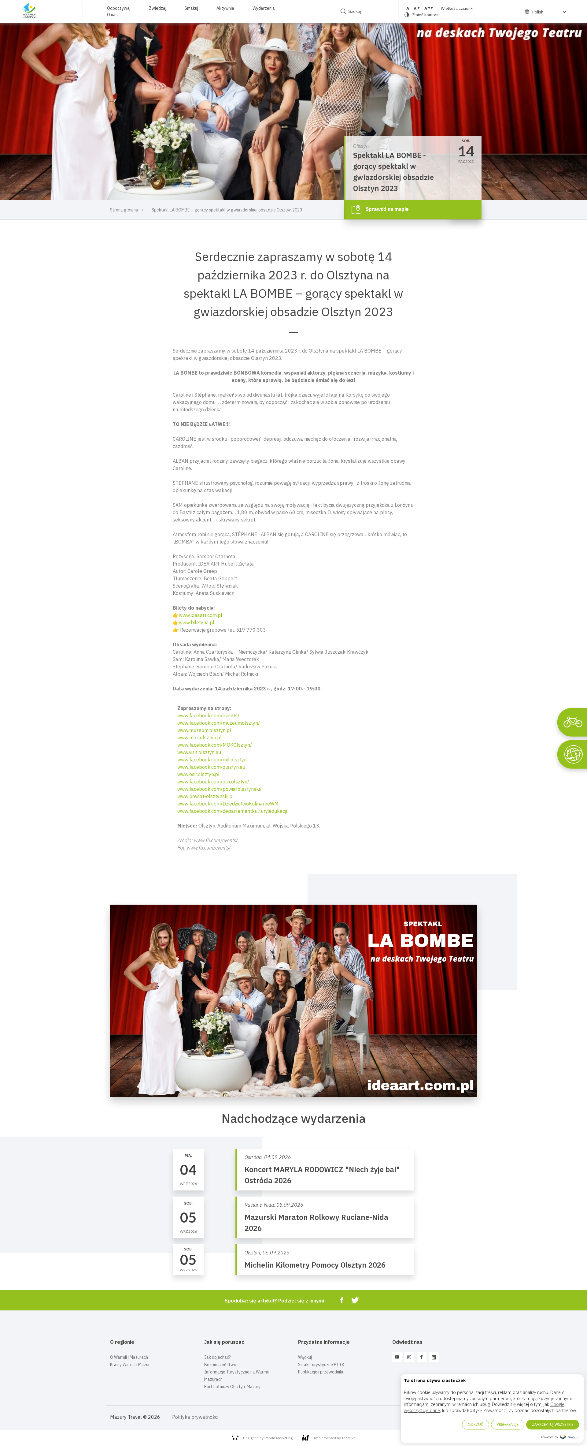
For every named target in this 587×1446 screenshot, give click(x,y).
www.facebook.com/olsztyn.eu (211, 767)
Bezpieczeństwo (220, 1364)
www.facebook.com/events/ (208, 715)
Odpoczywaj (119, 8)
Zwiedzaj (157, 8)
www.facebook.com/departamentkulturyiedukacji (232, 811)
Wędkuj (305, 1357)
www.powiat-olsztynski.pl (205, 796)
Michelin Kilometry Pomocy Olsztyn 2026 (315, 1265)
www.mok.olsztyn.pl (199, 737)
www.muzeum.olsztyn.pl (204, 730)
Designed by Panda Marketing (268, 1438)
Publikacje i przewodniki (320, 1372)
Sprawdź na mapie (386, 209)
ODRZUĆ (475, 1424)
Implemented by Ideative (334, 1438)
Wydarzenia (264, 8)
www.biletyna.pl (196, 622)
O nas (112, 14)
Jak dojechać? (217, 1357)
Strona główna (124, 210)
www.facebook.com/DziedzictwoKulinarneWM (228, 804)
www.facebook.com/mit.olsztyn (212, 760)
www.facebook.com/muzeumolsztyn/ (218, 723)
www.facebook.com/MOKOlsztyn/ (214, 745)
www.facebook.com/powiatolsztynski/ (219, 789)
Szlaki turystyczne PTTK (321, 1364)
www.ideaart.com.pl (200, 615)
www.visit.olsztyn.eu (199, 752)
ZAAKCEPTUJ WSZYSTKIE (552, 1424)
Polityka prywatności (195, 1417)
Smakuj (191, 8)
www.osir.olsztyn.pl (198, 774)
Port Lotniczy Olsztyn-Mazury (232, 1386)
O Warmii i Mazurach (129, 1357)
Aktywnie (225, 8)
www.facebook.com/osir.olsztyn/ (213, 782)
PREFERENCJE (508, 1424)
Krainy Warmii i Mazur (130, 1364)
